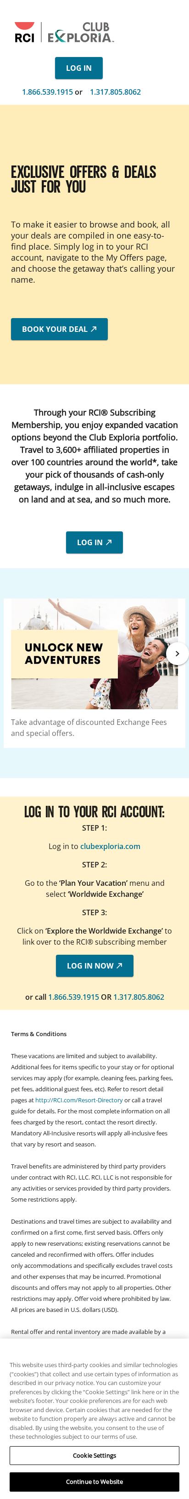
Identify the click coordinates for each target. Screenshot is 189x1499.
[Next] (177, 653)
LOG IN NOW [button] (91, 966)
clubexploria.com (110, 846)
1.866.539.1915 (47, 92)
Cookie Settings (94, 1455)
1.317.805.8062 (115, 92)
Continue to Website (94, 1481)
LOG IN (79, 68)
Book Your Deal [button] (55, 329)
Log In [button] (91, 542)
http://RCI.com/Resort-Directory (79, 1100)
